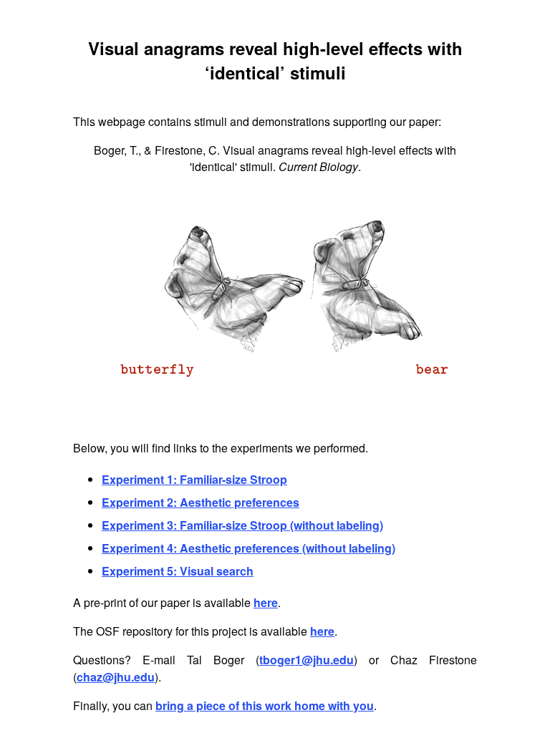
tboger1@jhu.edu (306, 659)
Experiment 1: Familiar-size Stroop (194, 479)
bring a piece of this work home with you (264, 705)
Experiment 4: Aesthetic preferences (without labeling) (248, 548)
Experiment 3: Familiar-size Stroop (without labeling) (242, 525)
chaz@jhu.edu (116, 677)
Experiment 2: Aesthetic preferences (200, 502)
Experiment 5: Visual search (178, 571)
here (266, 602)
